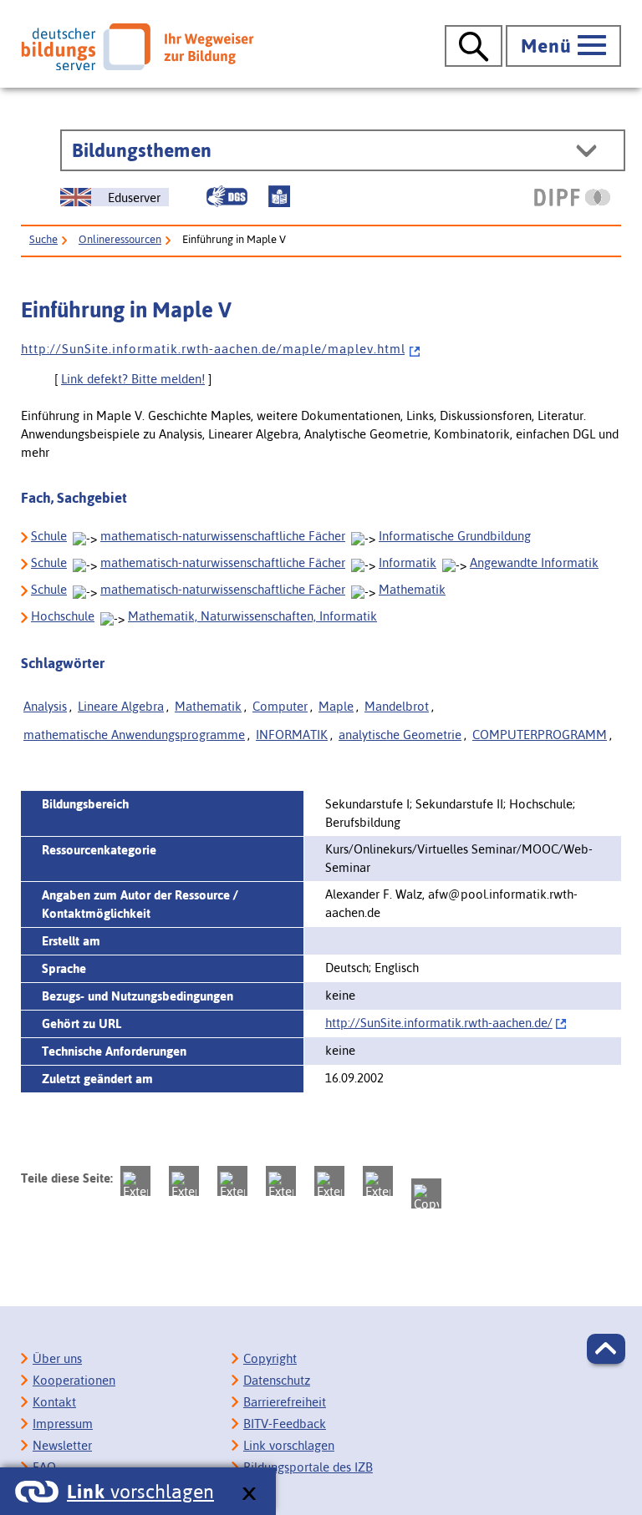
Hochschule (62, 616)
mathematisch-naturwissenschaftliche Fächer (222, 536)
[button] (606, 1349)
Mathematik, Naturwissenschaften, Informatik (252, 616)
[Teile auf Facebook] (184, 1181)
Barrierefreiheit (284, 1402)
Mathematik (412, 589)
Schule (49, 536)
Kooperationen (74, 1380)
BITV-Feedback (284, 1423)
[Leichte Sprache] (279, 196)
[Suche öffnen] (473, 46)
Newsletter (62, 1445)
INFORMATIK (292, 734)
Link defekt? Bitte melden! (133, 379)
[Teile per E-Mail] (378, 1181)
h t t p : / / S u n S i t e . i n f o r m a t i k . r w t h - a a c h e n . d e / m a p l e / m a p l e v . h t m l (213, 349)
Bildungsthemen (141, 150)
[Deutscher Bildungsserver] (137, 46)
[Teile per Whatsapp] (281, 1181)
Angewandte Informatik (534, 562)
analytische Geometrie (400, 734)
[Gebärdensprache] (226, 196)
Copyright (270, 1358)
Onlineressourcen (120, 239)
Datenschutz (276, 1380)
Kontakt (54, 1402)
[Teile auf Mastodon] (135, 1181)
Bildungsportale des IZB (308, 1467)
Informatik (407, 562)
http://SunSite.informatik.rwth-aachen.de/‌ (439, 1023)
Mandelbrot (396, 706)
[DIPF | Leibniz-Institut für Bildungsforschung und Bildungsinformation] (572, 197)
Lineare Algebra (121, 706)
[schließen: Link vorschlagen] (248, 1494)
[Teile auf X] (232, 1181)
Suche (43, 239)
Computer (280, 706)
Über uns (57, 1358)
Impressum (63, 1423)
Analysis (45, 706)
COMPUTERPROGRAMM (539, 734)
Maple (336, 706)
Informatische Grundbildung (455, 536)
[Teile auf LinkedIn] (329, 1181)
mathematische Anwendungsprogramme (134, 734)
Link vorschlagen (288, 1445)
